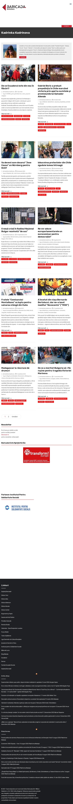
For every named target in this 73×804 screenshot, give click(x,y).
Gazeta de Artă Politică (7, 617)
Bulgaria (4, 259)
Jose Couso (17, 173)
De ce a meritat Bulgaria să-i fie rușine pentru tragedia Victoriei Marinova (54, 371)
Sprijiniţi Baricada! (6, 591)
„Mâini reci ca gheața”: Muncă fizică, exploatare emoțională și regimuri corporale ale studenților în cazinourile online (33, 722)
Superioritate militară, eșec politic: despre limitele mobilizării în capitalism (21, 682)
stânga (61, 170)
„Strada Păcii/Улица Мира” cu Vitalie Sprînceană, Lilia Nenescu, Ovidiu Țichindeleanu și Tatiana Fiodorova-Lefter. (32, 771)
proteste (56, 170)
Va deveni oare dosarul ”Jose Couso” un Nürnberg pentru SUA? (16, 165)
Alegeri (41, 124)
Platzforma (5, 731)
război (29, 173)
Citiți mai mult (5, 113)
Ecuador (26, 116)
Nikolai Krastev (14, 236)
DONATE (66, 26)
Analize (4, 332)
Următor (15, 417)
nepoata (57, 101)
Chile (68, 124)
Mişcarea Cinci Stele (24, 310)
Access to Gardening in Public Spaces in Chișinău (15, 758)
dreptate (9, 173)
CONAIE (9, 93)
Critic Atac (5, 676)
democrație (57, 242)
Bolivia (49, 170)
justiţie (8, 236)
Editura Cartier (5, 610)
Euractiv (62, 242)
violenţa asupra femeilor (44, 380)
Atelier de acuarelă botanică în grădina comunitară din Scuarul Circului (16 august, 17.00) (26, 747)
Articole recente (7, 116)
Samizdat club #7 (6, 768)
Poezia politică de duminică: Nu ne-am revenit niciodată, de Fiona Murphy (21, 754)
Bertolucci (45, 310)
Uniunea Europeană (44, 267)
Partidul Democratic (12, 312)
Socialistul (4, 657)
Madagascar (28, 376)
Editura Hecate (5, 606)
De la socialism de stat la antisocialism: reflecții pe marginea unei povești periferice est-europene (28, 706)
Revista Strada (5, 624)
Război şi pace (14, 196)
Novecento (41, 312)
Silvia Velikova (9, 239)
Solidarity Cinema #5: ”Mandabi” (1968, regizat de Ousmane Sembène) (21, 751)
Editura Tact (4, 595)
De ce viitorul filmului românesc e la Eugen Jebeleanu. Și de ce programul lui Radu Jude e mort (27, 686)
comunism (62, 310)
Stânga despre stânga (8, 335)
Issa (20, 93)
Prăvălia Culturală (6, 621)
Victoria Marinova (64, 378)
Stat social (42, 194)
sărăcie (22, 378)
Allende (45, 101)
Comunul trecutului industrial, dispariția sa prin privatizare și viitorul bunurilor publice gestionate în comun (30, 716)
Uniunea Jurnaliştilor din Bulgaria (50, 244)
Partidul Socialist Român (8, 665)
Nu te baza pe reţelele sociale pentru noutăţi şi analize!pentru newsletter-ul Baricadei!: (10, 433)
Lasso (23, 93)
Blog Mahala (4, 654)
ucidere (57, 378)
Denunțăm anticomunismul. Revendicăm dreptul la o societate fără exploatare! (23, 699)
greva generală (15, 93)
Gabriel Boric (51, 101)
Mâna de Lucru (5, 650)
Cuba (40, 127)
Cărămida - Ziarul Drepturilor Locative (11, 628)
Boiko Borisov (46, 378)
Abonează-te (5, 434)
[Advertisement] (28, 19)
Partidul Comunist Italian (50, 312)
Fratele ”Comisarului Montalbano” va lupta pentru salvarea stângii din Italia (16, 302)
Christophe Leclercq (48, 242)
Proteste (60, 127)
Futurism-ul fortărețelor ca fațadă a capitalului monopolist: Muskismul (21, 695)
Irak (12, 173)
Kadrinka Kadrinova (8, 119)
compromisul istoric (54, 310)
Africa (4, 400)
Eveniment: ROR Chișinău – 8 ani (10, 743)
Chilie (52, 170)
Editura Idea (4, 599)
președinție (62, 101)
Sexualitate (49, 401)
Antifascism (49, 124)
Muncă (18, 119)
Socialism (41, 333)
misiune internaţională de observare (11, 378)
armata (45, 170)
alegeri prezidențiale (12, 376)
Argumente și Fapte (6, 613)
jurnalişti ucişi (24, 173)
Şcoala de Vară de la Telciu (8, 643)
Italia (10, 332)
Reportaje (26, 119)
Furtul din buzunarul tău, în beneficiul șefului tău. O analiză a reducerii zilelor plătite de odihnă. (27, 777)
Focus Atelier (5, 632)
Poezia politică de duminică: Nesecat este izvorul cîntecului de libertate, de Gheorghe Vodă (26, 737)
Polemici (23, 193)
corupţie (53, 378)
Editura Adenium (6, 602)
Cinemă (41, 330)
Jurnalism (13, 259)
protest (20, 236)
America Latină (50, 188)
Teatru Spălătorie (6, 635)
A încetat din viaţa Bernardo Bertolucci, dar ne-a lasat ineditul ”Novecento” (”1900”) (53, 302)
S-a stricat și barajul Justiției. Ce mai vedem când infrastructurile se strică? (22, 712)
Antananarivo (21, 376)
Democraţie (18, 116)
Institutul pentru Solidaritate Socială (11, 646)
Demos (3, 661)
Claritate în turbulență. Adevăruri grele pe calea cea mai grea (18, 703)
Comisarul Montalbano (12, 310)
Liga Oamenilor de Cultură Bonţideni (11, 639)
